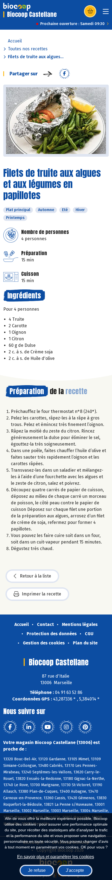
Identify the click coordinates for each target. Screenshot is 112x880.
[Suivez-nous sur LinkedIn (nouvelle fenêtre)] (29, 727)
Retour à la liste (35, 576)
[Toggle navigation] (106, 13)
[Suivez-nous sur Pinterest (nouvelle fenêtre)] (85, 727)
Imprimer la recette (41, 594)
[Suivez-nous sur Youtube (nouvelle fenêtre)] (47, 727)
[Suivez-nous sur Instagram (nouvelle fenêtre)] (66, 727)
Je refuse (37, 870)
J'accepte (75, 870)
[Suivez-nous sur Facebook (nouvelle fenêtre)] (10, 727)
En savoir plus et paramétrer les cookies (55, 856)
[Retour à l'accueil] (16, 7)
